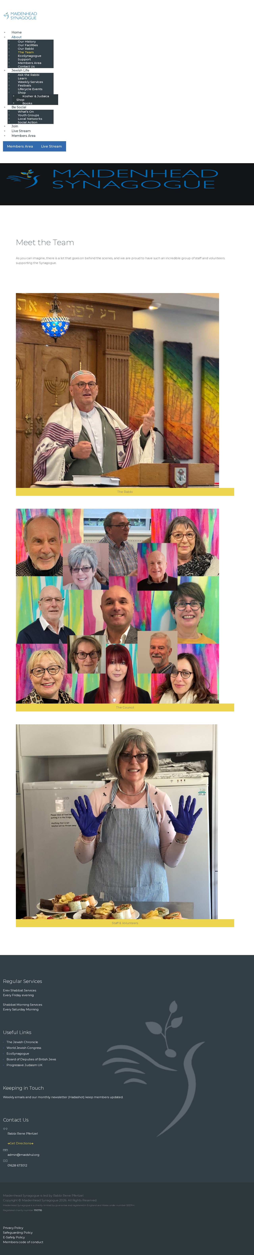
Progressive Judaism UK (24, 1065)
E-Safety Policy (14, 1237)
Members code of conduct (23, 1242)
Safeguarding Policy (17, 1232)
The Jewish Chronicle (22, 1042)
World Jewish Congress (24, 1048)
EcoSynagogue (18, 1053)
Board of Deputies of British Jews (31, 1059)
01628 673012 (17, 1165)
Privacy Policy (13, 1228)
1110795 (38, 1210)
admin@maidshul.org (23, 1155)
